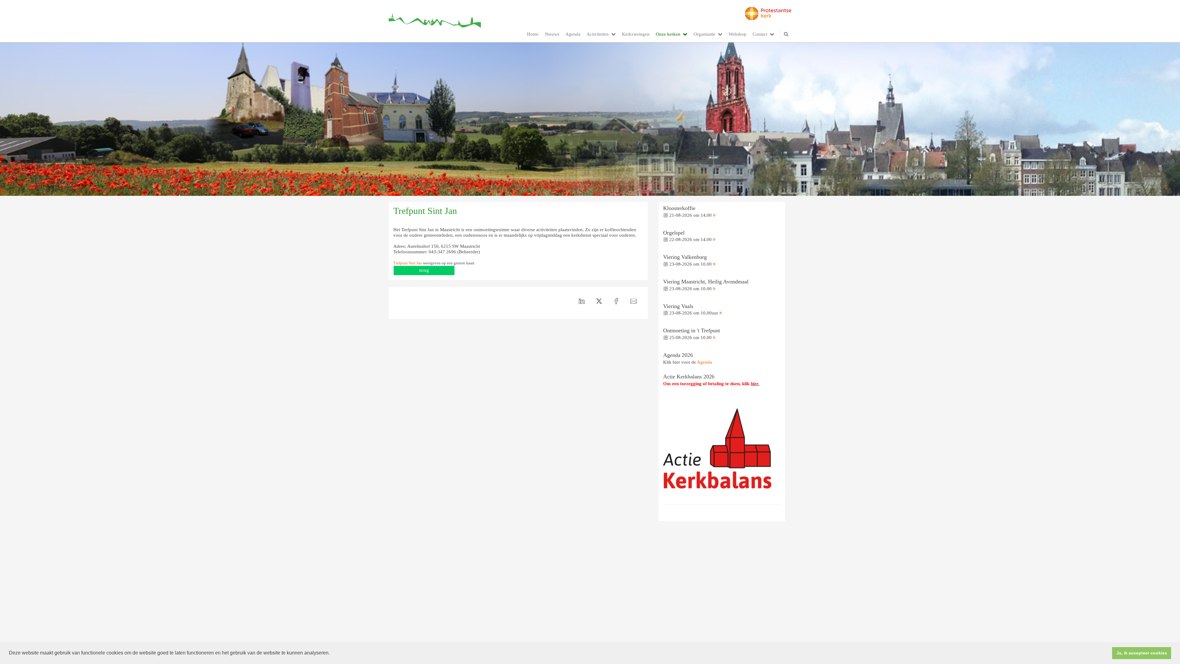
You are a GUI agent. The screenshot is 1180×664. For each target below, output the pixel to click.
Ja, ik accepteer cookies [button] (1141, 652)
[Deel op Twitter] (599, 301)
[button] (332, 653)
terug (424, 270)
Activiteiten (598, 34)
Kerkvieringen (636, 34)
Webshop (737, 34)
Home (533, 34)
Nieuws (552, 34)
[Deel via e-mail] (633, 301)
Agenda (572, 34)
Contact (760, 34)
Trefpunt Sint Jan (407, 263)
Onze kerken (668, 34)
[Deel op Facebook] (616, 301)
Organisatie (704, 34)
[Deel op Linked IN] (582, 301)
